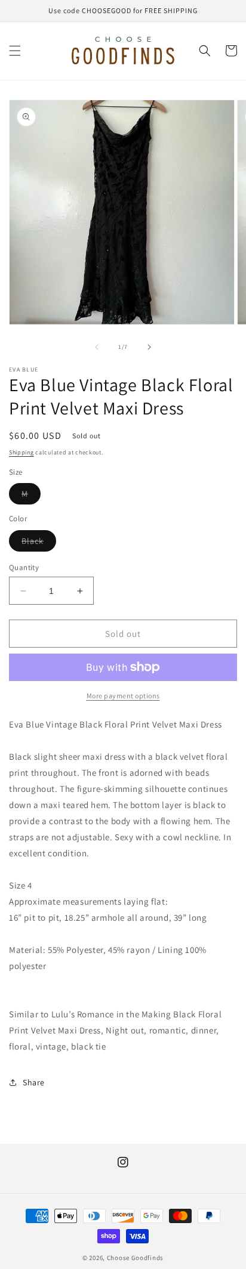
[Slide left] (97, 347)
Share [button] (34, 1082)
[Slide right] (149, 347)
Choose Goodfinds (135, 1257)
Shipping (21, 452)
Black (38, 543)
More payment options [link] (123, 695)
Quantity (24, 567)
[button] (15, 51)
